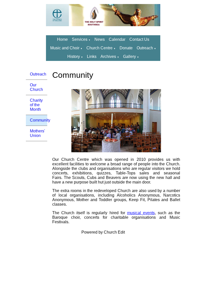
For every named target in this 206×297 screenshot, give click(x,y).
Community (38, 120)
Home (62, 39)
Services (79, 39)
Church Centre (99, 48)
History (73, 56)
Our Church (36, 87)
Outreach (145, 48)
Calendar (117, 39)
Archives (108, 56)
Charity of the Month (36, 105)
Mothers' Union (37, 133)
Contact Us (139, 39)
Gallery (129, 56)
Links (91, 56)
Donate (126, 48)
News (99, 39)
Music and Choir (64, 48)
